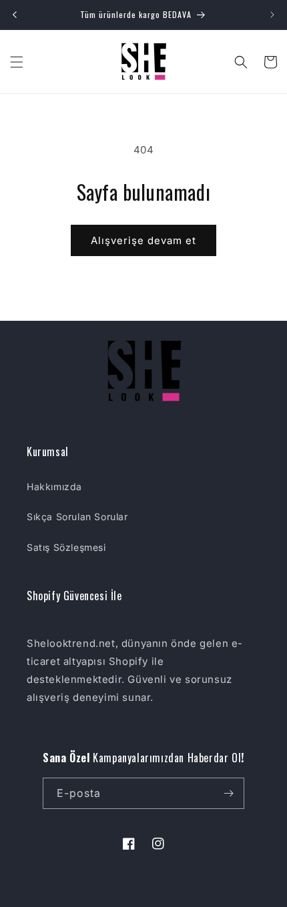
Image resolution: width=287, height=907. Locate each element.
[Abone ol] (229, 793)
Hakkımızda (54, 486)
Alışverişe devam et (143, 240)
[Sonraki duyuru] (272, 14)
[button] (16, 62)
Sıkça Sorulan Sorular (77, 516)
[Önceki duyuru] (14, 14)
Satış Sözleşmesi (66, 547)
